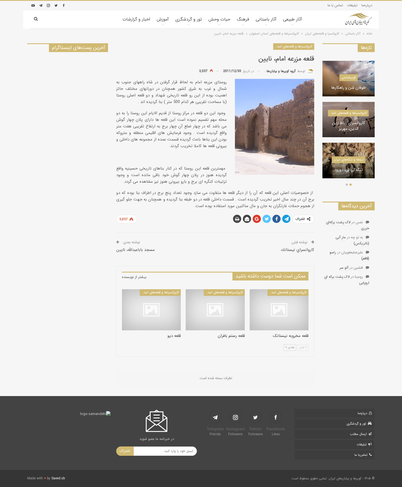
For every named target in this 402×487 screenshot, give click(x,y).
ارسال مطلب (358, 434)
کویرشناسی (348, 77)
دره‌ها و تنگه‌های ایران (348, 159)
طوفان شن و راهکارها (348, 88)
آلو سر (343, 268)
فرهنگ (243, 19)
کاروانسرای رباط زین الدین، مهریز (348, 126)
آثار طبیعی (292, 19)
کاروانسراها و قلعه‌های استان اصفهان (292, 46)
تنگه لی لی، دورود (348, 170)
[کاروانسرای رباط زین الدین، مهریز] (348, 119)
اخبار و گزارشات (136, 19)
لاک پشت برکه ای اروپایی (346, 280)
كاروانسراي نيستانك (297, 250)
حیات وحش (219, 19)
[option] (348, 122)
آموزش (163, 19)
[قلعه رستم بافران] (215, 310)
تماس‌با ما (361, 454)
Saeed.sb (58, 478)
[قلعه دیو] (151, 310)
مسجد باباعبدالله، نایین (135, 250)
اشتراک (125, 451)
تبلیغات (352, 5)
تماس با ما (335, 5)
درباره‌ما (367, 5)
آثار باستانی (266, 19)
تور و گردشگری (188, 19)
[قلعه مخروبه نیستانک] (279, 310)
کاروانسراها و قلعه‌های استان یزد (347, 113)
